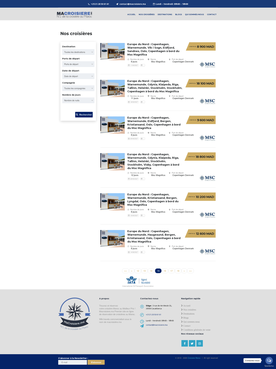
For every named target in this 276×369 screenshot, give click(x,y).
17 (171, 270)
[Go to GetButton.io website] (269, 366)
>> (190, 270)
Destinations (165, 14)
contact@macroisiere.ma (132, 4)
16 (165, 270)
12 (138, 270)
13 (144, 270)
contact (211, 14)
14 (151, 270)
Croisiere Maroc (194, 357)
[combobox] (78, 52)
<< (125, 270)
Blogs (178, 14)
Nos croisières (147, 14)
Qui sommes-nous (194, 14)
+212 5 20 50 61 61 (100, 4)
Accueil (131, 14)
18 (178, 270)
